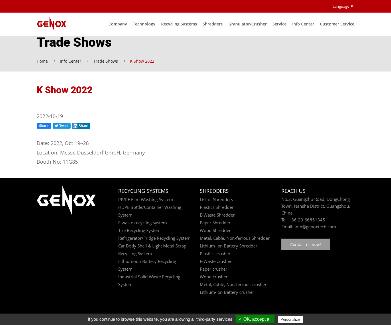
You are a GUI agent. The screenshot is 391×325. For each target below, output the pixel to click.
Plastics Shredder (217, 207)
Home (42, 61)
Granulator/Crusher (247, 24)
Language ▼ (343, 6)
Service (279, 24)
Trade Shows (105, 61)
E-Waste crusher (216, 261)
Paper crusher (213, 269)
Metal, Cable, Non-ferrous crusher (233, 284)
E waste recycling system (142, 222)
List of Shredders (216, 199)
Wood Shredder (215, 230)
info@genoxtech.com (314, 226)
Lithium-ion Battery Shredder (228, 246)
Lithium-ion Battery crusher (227, 292)
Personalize (290, 319)
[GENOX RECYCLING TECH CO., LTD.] (54, 24)
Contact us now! (305, 244)
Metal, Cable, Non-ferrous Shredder (235, 238)
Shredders (213, 24)
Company (117, 24)
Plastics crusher (215, 253)
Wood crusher (214, 277)
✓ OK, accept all (255, 319)
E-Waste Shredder (217, 215)
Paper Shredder (215, 222)
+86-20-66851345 (307, 220)
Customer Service (337, 24)
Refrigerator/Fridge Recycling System (154, 238)
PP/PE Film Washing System (145, 199)
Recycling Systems (179, 24)
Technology (144, 24)
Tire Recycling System (139, 230)
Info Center (303, 24)
